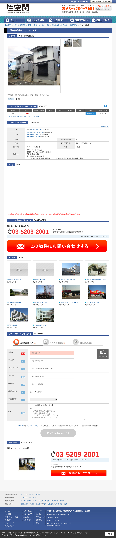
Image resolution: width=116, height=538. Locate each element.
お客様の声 (27, 520)
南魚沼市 (31, 494)
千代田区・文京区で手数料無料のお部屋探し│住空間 (68, 511)
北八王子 (39, 504)
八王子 (32, 504)
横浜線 (29, 501)
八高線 (41, 501)
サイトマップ (9, 523)
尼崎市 (33, 129)
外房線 (61, 501)
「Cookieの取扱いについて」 (23, 535)
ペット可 (39, 511)
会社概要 (8, 514)
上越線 (47, 501)
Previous (9, 65)
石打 (30, 497)
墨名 (34, 497)
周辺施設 (26, 517)
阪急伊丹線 (30, 134)
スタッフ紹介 (27, 514)
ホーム (7, 511)
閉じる (110, 534)
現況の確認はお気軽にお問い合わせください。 (24, 116)
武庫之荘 (38, 129)
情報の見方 (104, 126)
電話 (40, 392)
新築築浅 (39, 520)
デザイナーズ (40, 517)
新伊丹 (38, 136)
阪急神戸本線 (31, 132)
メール (34, 392)
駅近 (37, 523)
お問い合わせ (27, 511)
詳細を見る (91, 113)
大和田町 (24, 497)
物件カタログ (9, 526)
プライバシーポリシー (34, 426)
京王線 (23, 501)
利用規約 (21, 426)
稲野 (37, 134)
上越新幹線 (54, 501)
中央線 (35, 501)
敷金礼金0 (39, 514)
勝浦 (65, 504)
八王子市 (24, 494)
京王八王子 (25, 504)
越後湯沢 (51, 504)
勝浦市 (38, 494)
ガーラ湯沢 (58, 504)
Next (58, 65)
